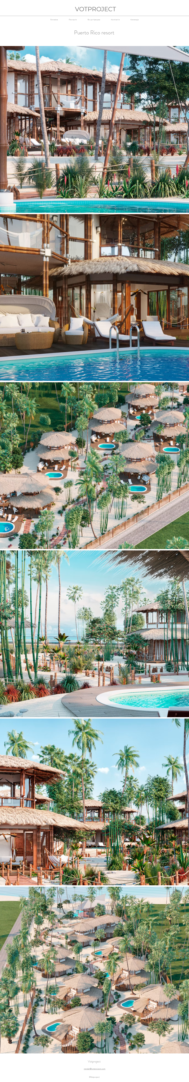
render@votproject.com (94, 1068)
